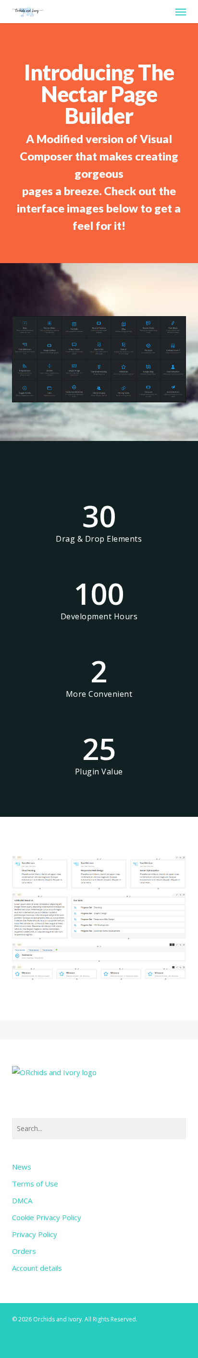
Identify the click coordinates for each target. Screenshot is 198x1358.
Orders (24, 1251)
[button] (180, 11)
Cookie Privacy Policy (46, 1217)
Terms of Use (35, 1183)
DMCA (22, 1200)
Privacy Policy (34, 1234)
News (21, 1167)
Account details (37, 1268)
